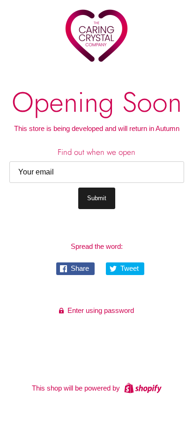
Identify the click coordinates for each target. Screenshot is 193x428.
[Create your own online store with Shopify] (142, 388)
